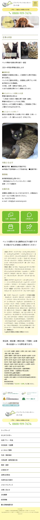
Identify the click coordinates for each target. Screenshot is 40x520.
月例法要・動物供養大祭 (9, 460)
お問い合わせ (5, 490)
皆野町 (24, 375)
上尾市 (6, 355)
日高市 (11, 364)
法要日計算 (10, 230)
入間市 (15, 355)
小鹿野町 (10, 375)
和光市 (19, 366)
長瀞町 (15, 375)
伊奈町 (12, 371)
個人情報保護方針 (7, 505)
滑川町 (24, 377)
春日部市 (24, 355)
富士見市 (21, 364)
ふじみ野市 (27, 364)
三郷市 (6, 366)
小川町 (10, 377)
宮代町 (11, 381)
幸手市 (10, 360)
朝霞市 (10, 355)
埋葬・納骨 (5, 465)
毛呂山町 (18, 368)
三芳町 (14, 368)
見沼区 (17, 353)
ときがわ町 (19, 377)
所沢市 (6, 362)
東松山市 (6, 364)
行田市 (15, 358)
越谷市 (32, 358)
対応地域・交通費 (19, 384)
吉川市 (15, 366)
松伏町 (26, 371)
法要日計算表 (5, 475)
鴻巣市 (28, 358)
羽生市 (28, 362)
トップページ (5, 430)
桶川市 (19, 355)
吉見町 (32, 377)
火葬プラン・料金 (7, 440)
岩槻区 (13, 351)
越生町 (10, 368)
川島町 (14, 377)
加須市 (29, 355)
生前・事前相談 (10, 219)
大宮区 (22, 351)
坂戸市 (6, 360)
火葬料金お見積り (7, 480)
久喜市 (19, 358)
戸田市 (10, 362)
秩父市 (28, 360)
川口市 (33, 355)
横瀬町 (28, 375)
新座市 (15, 362)
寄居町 (28, 368)
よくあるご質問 (6, 450)
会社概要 (4, 495)
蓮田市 (19, 362)
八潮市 (10, 366)
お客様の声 (29, 219)
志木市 (19, 360)
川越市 (6, 358)
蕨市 (23, 366)
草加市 (23, 360)
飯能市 (32, 362)
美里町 (18, 373)
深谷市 (16, 364)
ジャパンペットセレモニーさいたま (22, 4)
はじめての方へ (6, 435)
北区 (26, 351)
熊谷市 (23, 358)
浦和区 (17, 351)
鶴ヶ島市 (33, 360)
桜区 (29, 351)
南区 (13, 353)
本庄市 (32, 364)
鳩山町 (28, 377)
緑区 (9, 353)
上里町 (14, 373)
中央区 (33, 351)
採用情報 (4, 500)
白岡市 (23, 362)
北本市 (10, 358)
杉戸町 (22, 371)
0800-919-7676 (21, 13)
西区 (6, 353)
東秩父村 (19, 375)
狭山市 (15, 360)
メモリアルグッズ (29, 230)
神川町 (10, 373)
